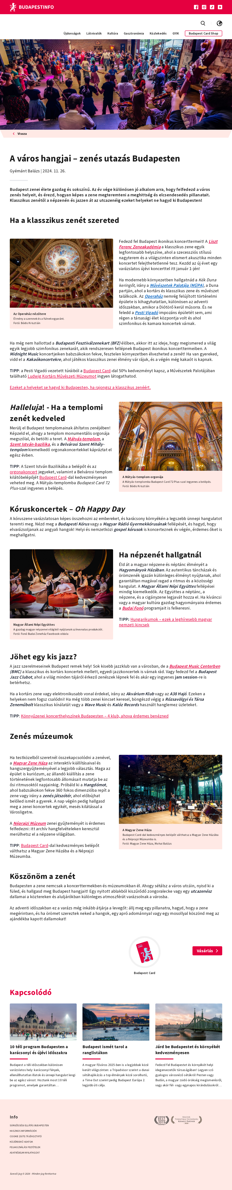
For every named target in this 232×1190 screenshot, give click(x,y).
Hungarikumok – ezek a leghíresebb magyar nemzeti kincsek (165, 622)
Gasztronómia (134, 33)
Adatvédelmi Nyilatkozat (25, 1152)
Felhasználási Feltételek (25, 1147)
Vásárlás (205, 951)
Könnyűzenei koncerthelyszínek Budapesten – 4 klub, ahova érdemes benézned (95, 716)
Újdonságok (72, 33)
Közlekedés (158, 33)
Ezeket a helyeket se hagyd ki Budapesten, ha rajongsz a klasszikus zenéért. (80, 387)
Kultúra (112, 33)
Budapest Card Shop (203, 33)
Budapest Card (97, 370)
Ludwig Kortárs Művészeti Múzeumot (62, 376)
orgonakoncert (23, 472)
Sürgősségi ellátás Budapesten (29, 1125)
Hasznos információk (23, 1130)
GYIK (176, 33)
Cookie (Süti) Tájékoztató (26, 1136)
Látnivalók (94, 33)
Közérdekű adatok (21, 1141)
